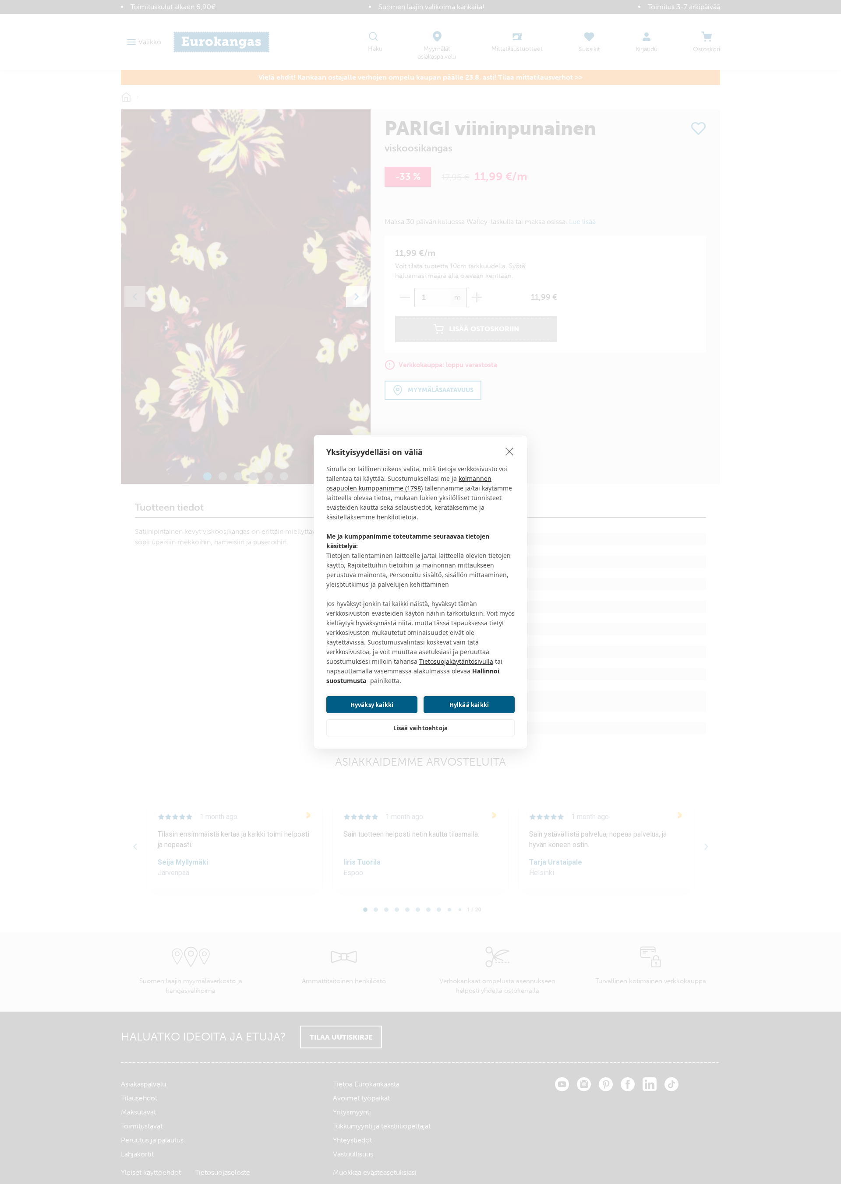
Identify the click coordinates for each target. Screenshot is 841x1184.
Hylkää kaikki (469, 705)
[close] (509, 451)
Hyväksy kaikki (372, 705)
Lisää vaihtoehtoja (420, 728)
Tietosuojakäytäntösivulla (456, 661)
